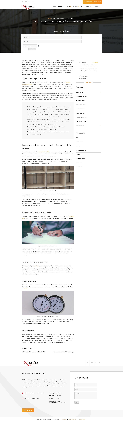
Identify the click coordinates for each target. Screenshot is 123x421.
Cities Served (79, 141)
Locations (75, 6)
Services (67, 6)
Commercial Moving (81, 109)
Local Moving (79, 92)
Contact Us (97, 6)
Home (54, 6)
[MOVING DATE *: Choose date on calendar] (38, 46)
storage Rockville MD (43, 152)
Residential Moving (81, 104)
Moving (78, 154)
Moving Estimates (80, 158)
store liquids (36, 266)
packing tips (79, 167)
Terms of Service (72, 419)
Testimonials (89, 6)
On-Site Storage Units (81, 117)
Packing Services (80, 113)
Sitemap (64, 419)
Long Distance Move (81, 150)
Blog (82, 6)
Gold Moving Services (81, 121)
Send (77, 402)
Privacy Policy (82, 419)
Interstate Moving (80, 100)
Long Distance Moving (81, 96)
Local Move (79, 146)
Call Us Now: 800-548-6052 (92, 2)
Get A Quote (32, 49)
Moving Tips (79, 162)
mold (25, 288)
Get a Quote (28, 410)
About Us (60, 6)
